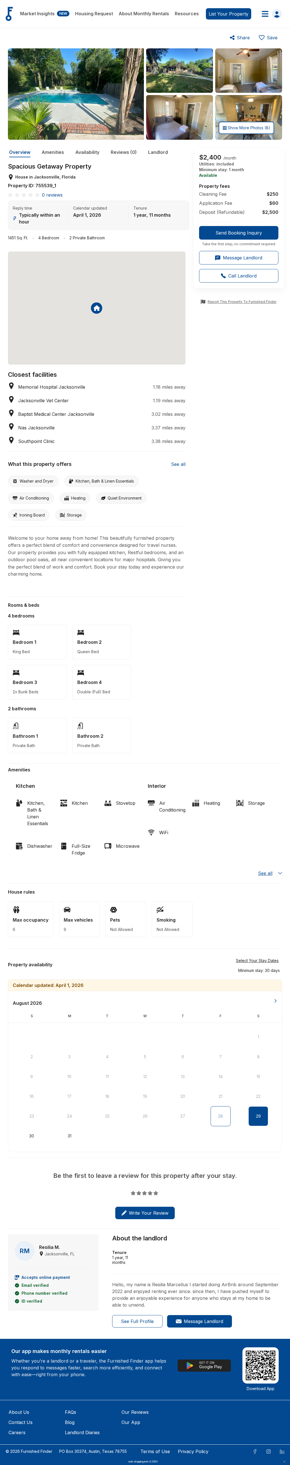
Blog (69, 1422)
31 (69, 1135)
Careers (16, 1432)
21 (220, 1096)
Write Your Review (149, 1213)
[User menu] (270, 14)
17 (69, 1096)
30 (31, 1135)
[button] (259, 970)
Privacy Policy (193, 1451)
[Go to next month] (275, 1001)
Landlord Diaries (82, 1432)
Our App (130, 1422)
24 (69, 1116)
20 (182, 1096)
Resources (187, 13)
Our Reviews (135, 1412)
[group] (238, 236)
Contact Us (20, 1422)
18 (107, 1096)
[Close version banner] (284, 1461)
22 (258, 1096)
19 (145, 1096)
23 (31, 1116)
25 (107, 1116)
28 (220, 1116)
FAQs (70, 1412)
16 (32, 1096)
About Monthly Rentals (144, 13)
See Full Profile (137, 1321)
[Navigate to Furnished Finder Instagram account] (268, 1451)
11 (107, 1076)
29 (258, 1116)
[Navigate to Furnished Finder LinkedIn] (282, 1451)
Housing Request (94, 13)
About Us (18, 1412)
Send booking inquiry (239, 233)
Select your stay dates (257, 960)
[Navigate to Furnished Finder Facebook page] (255, 1451)
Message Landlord (203, 1321)
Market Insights (43, 13)
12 (145, 1076)
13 (183, 1076)
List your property (228, 14)
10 (69, 1076)
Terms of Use (155, 1451)
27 (182, 1116)
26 (145, 1116)
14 (221, 1076)
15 (258, 1076)
